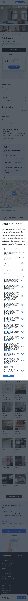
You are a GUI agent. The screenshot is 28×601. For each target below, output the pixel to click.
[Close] (25, 223)
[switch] (22, 252)
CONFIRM (8, 375)
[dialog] (14, 300)
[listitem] (14, 249)
